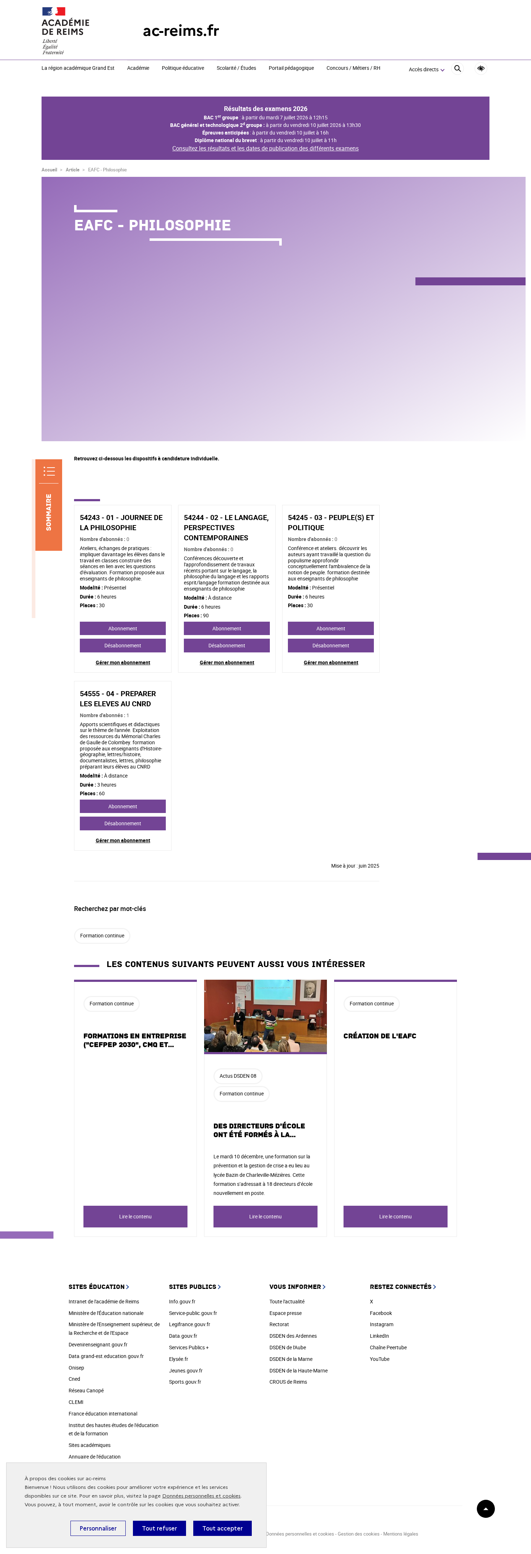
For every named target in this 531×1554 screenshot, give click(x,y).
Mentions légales (400, 1533)
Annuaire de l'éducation (95, 1456)
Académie (138, 68)
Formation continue (102, 935)
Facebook (381, 1313)
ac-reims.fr (181, 30)
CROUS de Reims (288, 1381)
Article (72, 169)
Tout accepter (222, 1528)
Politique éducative (183, 68)
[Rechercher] (457, 69)
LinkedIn (379, 1335)
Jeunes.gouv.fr (186, 1370)
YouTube (379, 1358)
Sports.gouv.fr (185, 1381)
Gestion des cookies (359, 1533)
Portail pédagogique (291, 68)
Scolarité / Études (236, 68)
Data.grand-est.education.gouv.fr (106, 1356)
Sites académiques (90, 1445)
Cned (74, 1378)
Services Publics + (189, 1347)
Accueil (49, 169)
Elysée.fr (178, 1358)
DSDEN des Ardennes (293, 1335)
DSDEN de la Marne (290, 1358)
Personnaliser (98, 1528)
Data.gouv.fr (183, 1335)
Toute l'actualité (287, 1301)
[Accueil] (78, 30)
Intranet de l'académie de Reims (104, 1301)
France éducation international (103, 1413)
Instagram (381, 1324)
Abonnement (122, 628)
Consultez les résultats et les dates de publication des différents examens (265, 148)
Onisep (76, 1367)
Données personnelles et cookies (201, 1496)
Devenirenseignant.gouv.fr (98, 1344)
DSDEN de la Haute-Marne (298, 1370)
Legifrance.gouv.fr (189, 1324)
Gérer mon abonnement (123, 662)
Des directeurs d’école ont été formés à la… (259, 1130)
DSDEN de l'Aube (287, 1347)
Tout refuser (159, 1528)
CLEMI (76, 1401)
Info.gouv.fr (182, 1301)
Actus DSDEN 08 (238, 1075)
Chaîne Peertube (388, 1347)
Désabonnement (122, 645)
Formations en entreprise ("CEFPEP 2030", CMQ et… (134, 1040)
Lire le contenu (135, 1216)
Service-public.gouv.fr (193, 1313)
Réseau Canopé (86, 1390)
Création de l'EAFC (380, 1036)
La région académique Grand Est (78, 68)
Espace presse (285, 1313)
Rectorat (279, 1324)
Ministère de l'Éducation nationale (106, 1313)
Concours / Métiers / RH (353, 68)
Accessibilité (481, 68)
